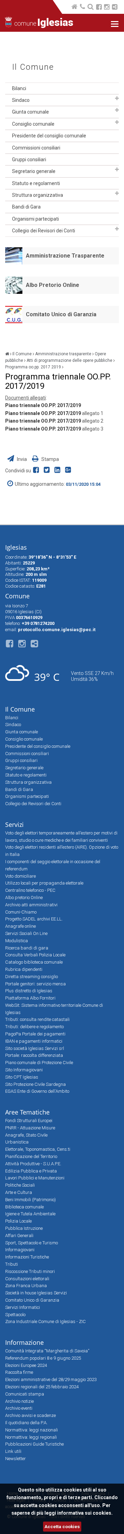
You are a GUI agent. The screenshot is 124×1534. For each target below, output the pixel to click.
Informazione (24, 1342)
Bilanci (19, 88)
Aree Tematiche (27, 1112)
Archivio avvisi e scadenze (30, 1415)
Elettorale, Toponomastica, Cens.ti (37, 1149)
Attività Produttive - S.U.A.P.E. (33, 1163)
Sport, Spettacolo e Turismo (31, 1242)
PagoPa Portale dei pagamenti (35, 1033)
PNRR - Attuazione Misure (30, 1127)
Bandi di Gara (26, 207)
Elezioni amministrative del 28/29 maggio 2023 (50, 1379)
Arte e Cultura (18, 1192)
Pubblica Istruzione (24, 1228)
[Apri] (117, 98)
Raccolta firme (19, 1372)
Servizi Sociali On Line (26, 933)
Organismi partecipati (35, 219)
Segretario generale (33, 171)
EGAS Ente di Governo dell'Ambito (37, 1091)
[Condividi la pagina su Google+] (69, 470)
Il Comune (33, 67)
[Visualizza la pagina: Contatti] (83, 7)
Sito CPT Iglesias (21, 1077)
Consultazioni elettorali (27, 1278)
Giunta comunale (30, 112)
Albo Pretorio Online (52, 285)
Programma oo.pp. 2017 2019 (33, 367)
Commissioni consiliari (36, 148)
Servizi (14, 824)
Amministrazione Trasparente (65, 255)
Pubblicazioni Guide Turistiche (34, 1444)
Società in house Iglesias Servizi (36, 1292)
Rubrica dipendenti (23, 969)
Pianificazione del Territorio (31, 1156)
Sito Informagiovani (24, 1069)
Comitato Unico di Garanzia (61, 314)
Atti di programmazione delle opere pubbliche (69, 360)
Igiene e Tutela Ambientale (30, 1213)
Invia (22, 459)
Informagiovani (19, 1249)
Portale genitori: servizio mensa (35, 983)
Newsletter (15, 1458)
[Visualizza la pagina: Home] (75, 7)
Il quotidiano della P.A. (26, 1422)
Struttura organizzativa (37, 195)
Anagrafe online (20, 926)
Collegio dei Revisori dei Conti (43, 230)
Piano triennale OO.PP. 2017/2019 (43, 405)
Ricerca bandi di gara (26, 948)
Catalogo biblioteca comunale (34, 962)
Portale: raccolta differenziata (34, 1055)
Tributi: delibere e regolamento (34, 1026)
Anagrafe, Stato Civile (26, 1135)
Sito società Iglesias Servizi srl (34, 1048)
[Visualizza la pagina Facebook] (99, 7)
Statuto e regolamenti (36, 183)
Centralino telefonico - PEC (30, 890)
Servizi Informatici (22, 1307)
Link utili (13, 1451)
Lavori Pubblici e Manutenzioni (34, 1177)
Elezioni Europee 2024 (26, 1365)
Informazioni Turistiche (27, 1257)
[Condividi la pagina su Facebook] (37, 470)
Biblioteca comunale (24, 1206)
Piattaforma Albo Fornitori (30, 998)
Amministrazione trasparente (63, 353)
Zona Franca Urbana (26, 1285)
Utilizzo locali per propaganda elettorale (44, 883)
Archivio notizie (19, 1401)
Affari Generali (19, 1235)
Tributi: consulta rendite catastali (37, 1019)
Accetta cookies (62, 1526)
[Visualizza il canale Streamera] (114, 7)
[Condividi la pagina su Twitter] (48, 470)
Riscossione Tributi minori (30, 1271)
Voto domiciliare (20, 876)
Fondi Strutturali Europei (28, 1120)
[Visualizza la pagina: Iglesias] (7, 353)
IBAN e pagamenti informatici (33, 1041)
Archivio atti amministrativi (31, 904)
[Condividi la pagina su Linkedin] (58, 470)
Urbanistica (17, 1142)
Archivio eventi (18, 1408)
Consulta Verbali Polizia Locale (35, 954)
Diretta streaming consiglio (31, 976)
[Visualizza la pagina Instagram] (107, 7)
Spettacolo (15, 1314)
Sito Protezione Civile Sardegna (35, 1084)
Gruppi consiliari (29, 159)
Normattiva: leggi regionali (31, 1437)
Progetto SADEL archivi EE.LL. (34, 919)
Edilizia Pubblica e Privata (31, 1171)
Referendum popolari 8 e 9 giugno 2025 (43, 1358)
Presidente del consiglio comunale (49, 135)
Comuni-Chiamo (21, 912)
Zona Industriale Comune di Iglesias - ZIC (45, 1321)
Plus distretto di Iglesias (28, 990)
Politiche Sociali (20, 1185)
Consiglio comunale (33, 124)
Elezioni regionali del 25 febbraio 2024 (42, 1386)
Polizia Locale (18, 1221)
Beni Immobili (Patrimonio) (30, 1199)
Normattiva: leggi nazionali (31, 1429)
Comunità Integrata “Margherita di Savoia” (47, 1350)
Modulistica (16, 940)
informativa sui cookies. (85, 1513)
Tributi (11, 1264)
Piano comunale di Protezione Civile (39, 1062)
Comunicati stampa (24, 1394)
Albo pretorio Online (24, 897)
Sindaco (21, 100)
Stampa (49, 459)
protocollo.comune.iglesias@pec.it (56, 629)
